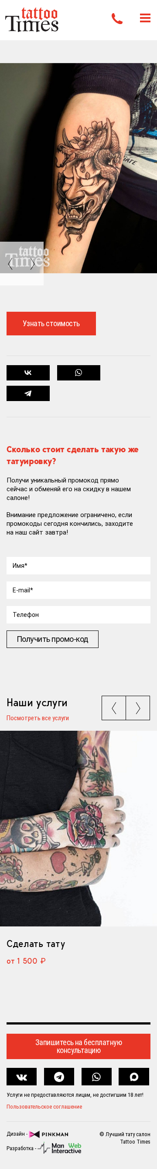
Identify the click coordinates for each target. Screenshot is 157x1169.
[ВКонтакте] (28, 372)
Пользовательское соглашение (44, 1106)
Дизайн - (18, 1134)
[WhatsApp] (78, 372)
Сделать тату (36, 943)
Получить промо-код (53, 639)
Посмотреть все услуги (38, 718)
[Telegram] (28, 393)
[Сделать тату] (78, 828)
